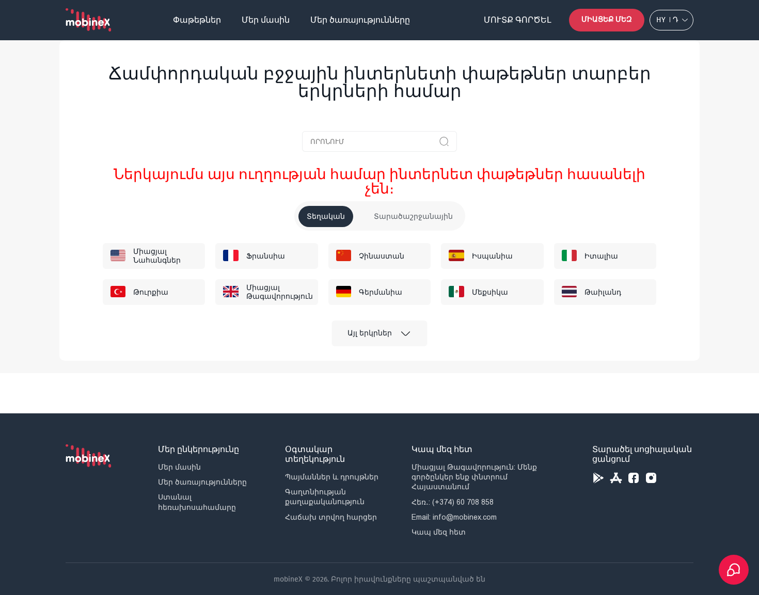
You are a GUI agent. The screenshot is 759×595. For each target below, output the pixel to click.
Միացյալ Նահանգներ (157, 256)
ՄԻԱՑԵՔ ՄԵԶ (606, 19)
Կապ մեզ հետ (439, 532)
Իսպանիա (492, 256)
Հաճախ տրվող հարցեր (331, 517)
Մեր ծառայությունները (360, 20)
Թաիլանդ (602, 292)
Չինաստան (381, 256)
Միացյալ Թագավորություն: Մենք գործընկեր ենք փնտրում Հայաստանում (474, 477)
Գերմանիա (380, 292)
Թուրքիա (150, 292)
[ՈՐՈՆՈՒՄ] (444, 141)
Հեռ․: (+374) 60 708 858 (453, 502)
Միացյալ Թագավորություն (279, 292)
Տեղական (326, 216)
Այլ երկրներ (369, 333)
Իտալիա (601, 256)
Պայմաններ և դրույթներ (331, 477)
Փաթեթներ (197, 20)
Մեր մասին (266, 20)
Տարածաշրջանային (413, 216)
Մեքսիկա (490, 292)
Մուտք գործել (517, 20)
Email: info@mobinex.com (454, 517)
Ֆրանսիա (265, 256)
